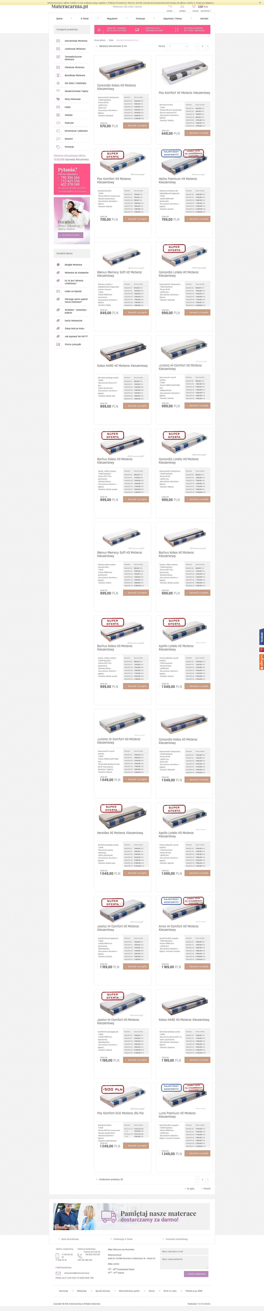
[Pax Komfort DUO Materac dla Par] (123, 1097)
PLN (203, 7)
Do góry (190, 1188)
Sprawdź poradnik (70, 235)
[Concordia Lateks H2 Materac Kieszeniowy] (184, 256)
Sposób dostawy (103, 1291)
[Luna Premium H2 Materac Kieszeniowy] (184, 1097)
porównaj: (206, 11)
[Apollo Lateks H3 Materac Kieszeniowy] (184, 817)
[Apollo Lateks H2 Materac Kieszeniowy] (184, 630)
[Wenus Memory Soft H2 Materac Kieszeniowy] (123, 256)
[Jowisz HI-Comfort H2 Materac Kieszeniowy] (123, 910)
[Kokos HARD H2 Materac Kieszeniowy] (123, 349)
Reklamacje (81, 1291)
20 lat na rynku (170, 1291)
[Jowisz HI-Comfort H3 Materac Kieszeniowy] (123, 1003)
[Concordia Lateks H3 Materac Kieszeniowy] (184, 443)
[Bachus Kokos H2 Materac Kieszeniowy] (184, 536)
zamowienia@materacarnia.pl (72, 191)
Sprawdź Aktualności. (77, 159)
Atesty (152, 1291)
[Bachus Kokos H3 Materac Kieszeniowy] (123, 443)
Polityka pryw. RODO (194, 1291)
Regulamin (112, 18)
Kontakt (204, 18)
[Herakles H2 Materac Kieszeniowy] (123, 817)
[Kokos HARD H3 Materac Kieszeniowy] (184, 1003)
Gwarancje (63, 1291)
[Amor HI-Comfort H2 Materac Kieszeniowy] (184, 910)
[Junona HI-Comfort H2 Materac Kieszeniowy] (184, 349)
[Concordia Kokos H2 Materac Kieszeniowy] (184, 723)
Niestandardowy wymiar (129, 1291)
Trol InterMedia (203, 1304)
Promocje (140, 18)
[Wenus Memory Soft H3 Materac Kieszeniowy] (123, 536)
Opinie (59, 18)
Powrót (207, 1188)
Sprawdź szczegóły (137, 125)
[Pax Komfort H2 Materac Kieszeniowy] (184, 73)
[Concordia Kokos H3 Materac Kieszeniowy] (123, 69)
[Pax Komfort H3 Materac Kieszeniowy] (123, 162)
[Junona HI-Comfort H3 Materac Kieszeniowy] (123, 723)
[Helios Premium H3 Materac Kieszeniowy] (184, 162)
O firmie (85, 18)
